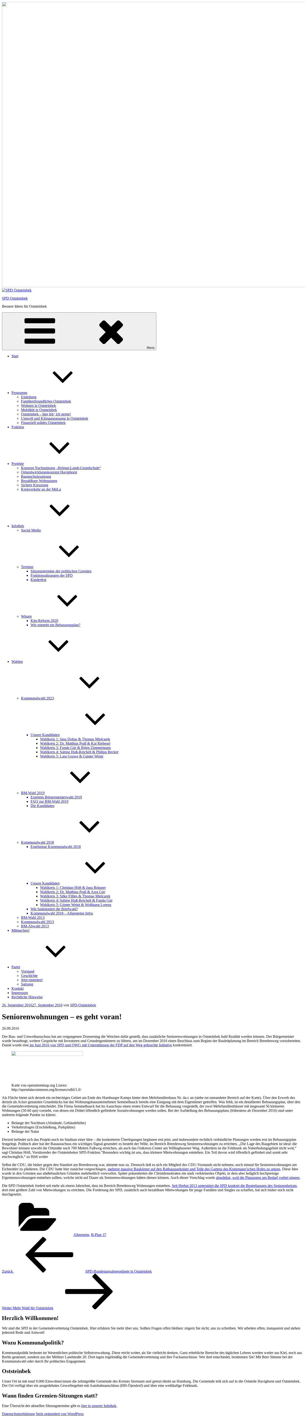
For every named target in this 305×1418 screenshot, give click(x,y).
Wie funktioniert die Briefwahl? (54, 909)
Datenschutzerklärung (18, 1414)
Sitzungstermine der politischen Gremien (61, 571)
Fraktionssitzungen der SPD (51, 575)
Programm (19, 393)
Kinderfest (38, 580)
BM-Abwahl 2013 (35, 926)
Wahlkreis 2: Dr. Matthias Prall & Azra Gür (72, 892)
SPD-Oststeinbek (83, 1005)
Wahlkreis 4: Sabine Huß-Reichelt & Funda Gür (76, 900)
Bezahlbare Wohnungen (39, 481)
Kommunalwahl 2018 (37, 842)
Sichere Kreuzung (34, 485)
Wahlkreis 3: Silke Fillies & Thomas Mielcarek (75, 896)
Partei (15, 967)
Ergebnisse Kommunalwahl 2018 (55, 847)
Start (14, 356)
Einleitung (28, 397)
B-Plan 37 (98, 1235)
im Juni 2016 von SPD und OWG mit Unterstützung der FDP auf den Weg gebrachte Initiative (100, 1045)
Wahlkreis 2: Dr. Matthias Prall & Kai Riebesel (75, 743)
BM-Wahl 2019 (33, 793)
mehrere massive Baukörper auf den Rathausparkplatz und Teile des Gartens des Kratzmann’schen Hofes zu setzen (194, 1169)
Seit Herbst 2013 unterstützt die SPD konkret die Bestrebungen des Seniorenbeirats (234, 1186)
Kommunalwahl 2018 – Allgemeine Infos (61, 913)
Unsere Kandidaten (45, 735)
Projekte (17, 464)
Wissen (26, 616)
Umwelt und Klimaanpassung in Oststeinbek (54, 418)
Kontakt (17, 988)
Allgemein (81, 1235)
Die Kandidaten (42, 806)
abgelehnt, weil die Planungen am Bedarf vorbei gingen (258, 1178)
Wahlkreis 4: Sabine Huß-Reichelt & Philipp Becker (79, 752)
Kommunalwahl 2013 (37, 922)
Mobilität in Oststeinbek (39, 410)
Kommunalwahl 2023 (37, 698)
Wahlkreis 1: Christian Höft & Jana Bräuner (73, 888)
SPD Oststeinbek (15, 298)
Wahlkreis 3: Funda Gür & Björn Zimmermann (75, 748)
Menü (150, 348)
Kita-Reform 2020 (44, 621)
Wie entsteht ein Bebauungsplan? (55, 625)
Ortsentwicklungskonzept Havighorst (49, 472)
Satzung (27, 984)
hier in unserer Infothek (98, 1406)
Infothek (17, 526)
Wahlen (17, 662)
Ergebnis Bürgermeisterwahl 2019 (56, 797)
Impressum (19, 993)
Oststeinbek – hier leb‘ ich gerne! (46, 414)
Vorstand (27, 971)
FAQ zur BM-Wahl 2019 (49, 801)
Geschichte (29, 976)
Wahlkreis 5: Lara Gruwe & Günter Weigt (71, 756)
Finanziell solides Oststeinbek (43, 423)
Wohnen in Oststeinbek (38, 406)
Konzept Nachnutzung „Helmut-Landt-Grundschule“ (61, 468)
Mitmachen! (20, 930)
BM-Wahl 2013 (33, 918)
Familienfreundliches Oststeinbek (46, 401)
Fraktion (17, 427)
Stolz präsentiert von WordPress (60, 1414)
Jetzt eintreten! (32, 980)
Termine (27, 567)
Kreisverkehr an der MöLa (41, 489)
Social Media (31, 530)
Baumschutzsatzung (36, 476)
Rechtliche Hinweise (27, 997)
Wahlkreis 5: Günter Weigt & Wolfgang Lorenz (75, 905)
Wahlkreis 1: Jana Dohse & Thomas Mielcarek (75, 739)
